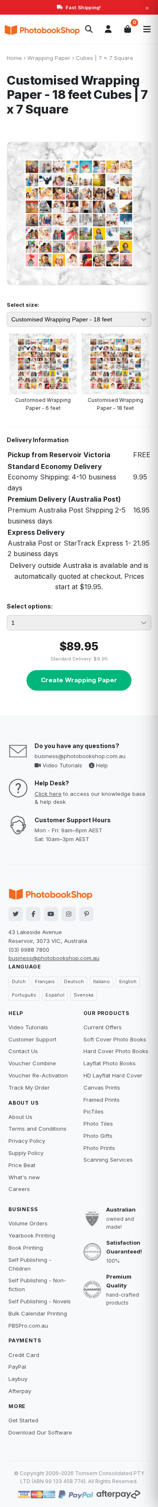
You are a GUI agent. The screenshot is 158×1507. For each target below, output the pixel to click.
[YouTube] (51, 914)
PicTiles (93, 1111)
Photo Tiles (98, 1123)
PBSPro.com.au (28, 1325)
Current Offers (102, 1027)
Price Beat (21, 1165)
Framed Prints (101, 1099)
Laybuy (17, 1378)
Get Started (23, 1420)
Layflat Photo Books (109, 1063)
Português (24, 995)
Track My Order (29, 1087)
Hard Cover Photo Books (115, 1051)
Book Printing (25, 1247)
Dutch (19, 981)
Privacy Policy (26, 1140)
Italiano (101, 981)
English (128, 981)
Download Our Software (40, 1432)
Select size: (23, 304)
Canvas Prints (101, 1087)
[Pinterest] (86, 914)
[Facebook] (33, 914)
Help (101, 765)
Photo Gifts (97, 1135)
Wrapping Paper (48, 57)
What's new (24, 1177)
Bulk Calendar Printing (37, 1313)
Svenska (84, 995)
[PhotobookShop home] (42, 29)
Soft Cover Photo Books (114, 1039)
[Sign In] (108, 29)
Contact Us (23, 1051)
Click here (48, 793)
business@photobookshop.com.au (80, 756)
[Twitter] (15, 914)
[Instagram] (69, 914)
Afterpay (19, 1391)
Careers (19, 1189)
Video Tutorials (61, 765)
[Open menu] (147, 29)
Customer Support (32, 1039)
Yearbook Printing (31, 1235)
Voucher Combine (32, 1063)
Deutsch (74, 981)
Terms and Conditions (37, 1128)
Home (14, 57)
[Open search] (89, 29)
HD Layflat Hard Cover (112, 1075)
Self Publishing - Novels (39, 1301)
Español (55, 995)
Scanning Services (108, 1159)
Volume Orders (28, 1223)
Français (45, 981)
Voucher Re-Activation (38, 1075)
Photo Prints (99, 1147)
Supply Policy (25, 1153)
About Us (20, 1116)
